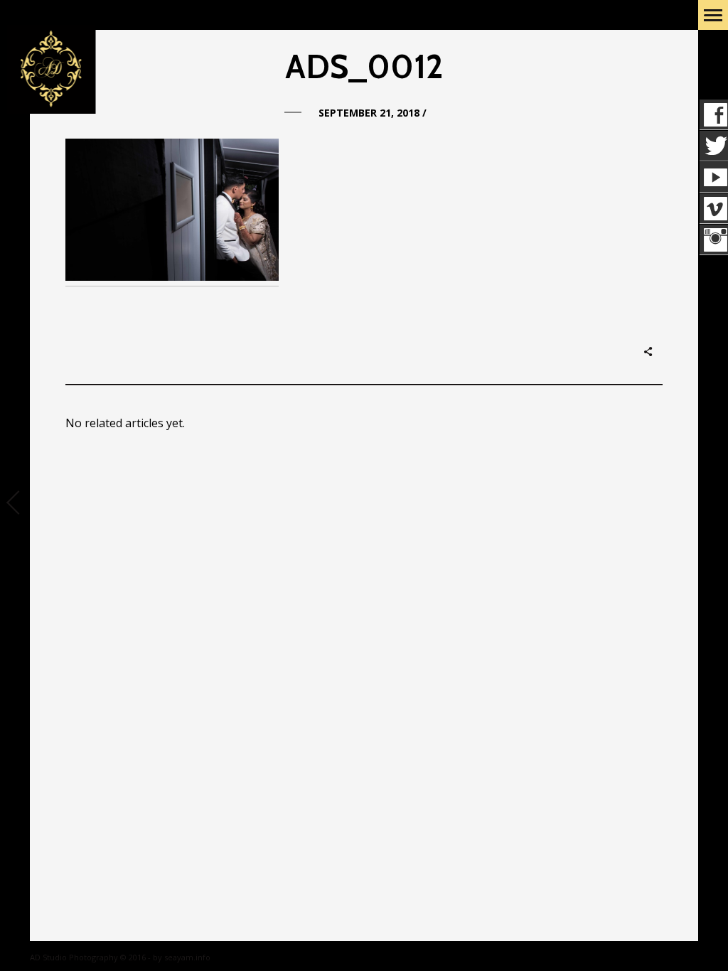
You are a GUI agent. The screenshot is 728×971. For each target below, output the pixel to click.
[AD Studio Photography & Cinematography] (50, 70)
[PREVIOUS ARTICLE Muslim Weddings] (15, 504)
